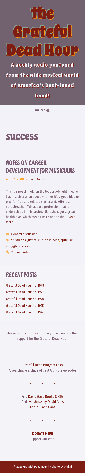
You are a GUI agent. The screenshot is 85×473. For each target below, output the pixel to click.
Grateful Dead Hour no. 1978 (25, 285)
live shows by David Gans (46, 402)
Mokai (68, 466)
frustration (18, 240)
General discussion (24, 234)
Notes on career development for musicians (40, 166)
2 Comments (20, 252)
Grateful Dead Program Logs (42, 365)
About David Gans (42, 407)
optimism (67, 240)
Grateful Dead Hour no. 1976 (25, 299)
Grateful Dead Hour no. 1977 (25, 292)
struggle (12, 246)
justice (32, 240)
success (24, 246)
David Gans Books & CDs (46, 396)
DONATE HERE (42, 433)
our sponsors (31, 333)
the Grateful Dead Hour (42, 31)
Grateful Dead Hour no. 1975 (25, 306)
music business (48, 240)
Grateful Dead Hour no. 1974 (25, 312)
